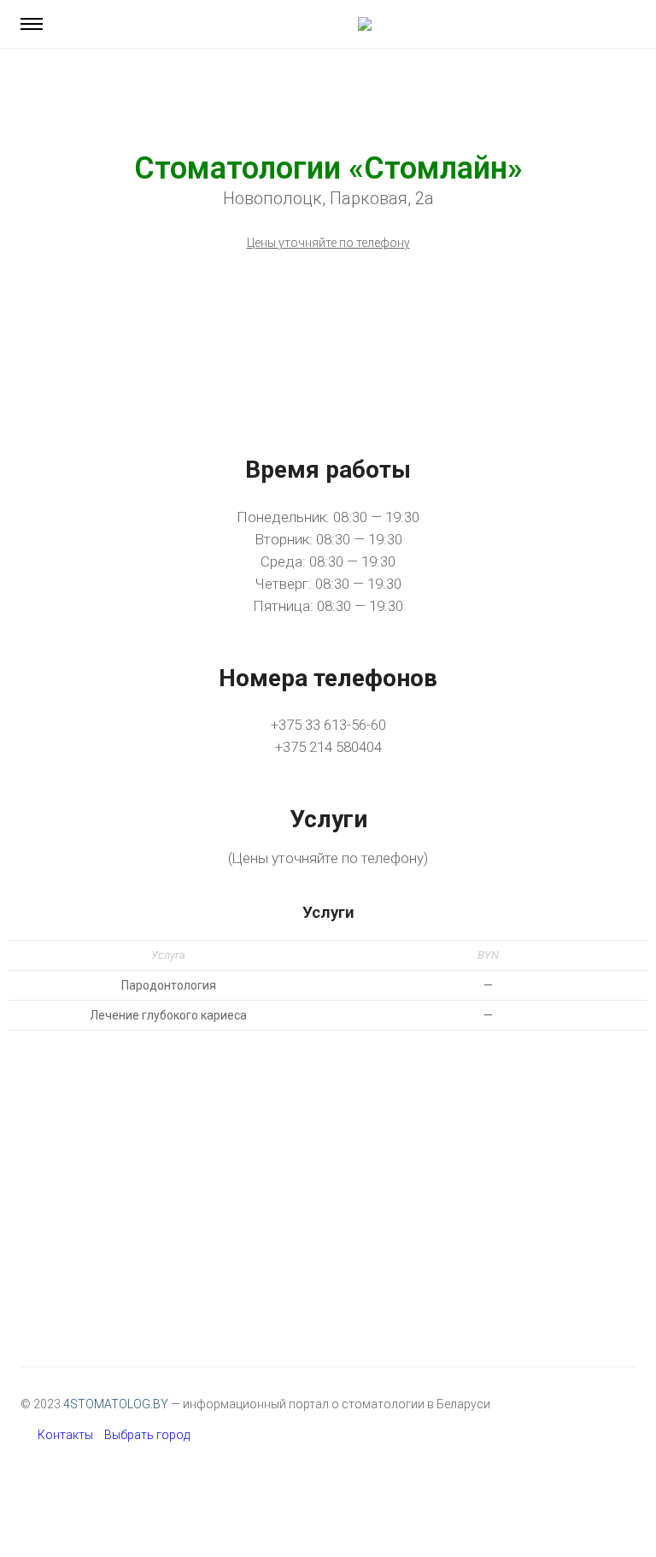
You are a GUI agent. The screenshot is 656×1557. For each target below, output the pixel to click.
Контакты (65, 1435)
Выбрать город (147, 1435)
